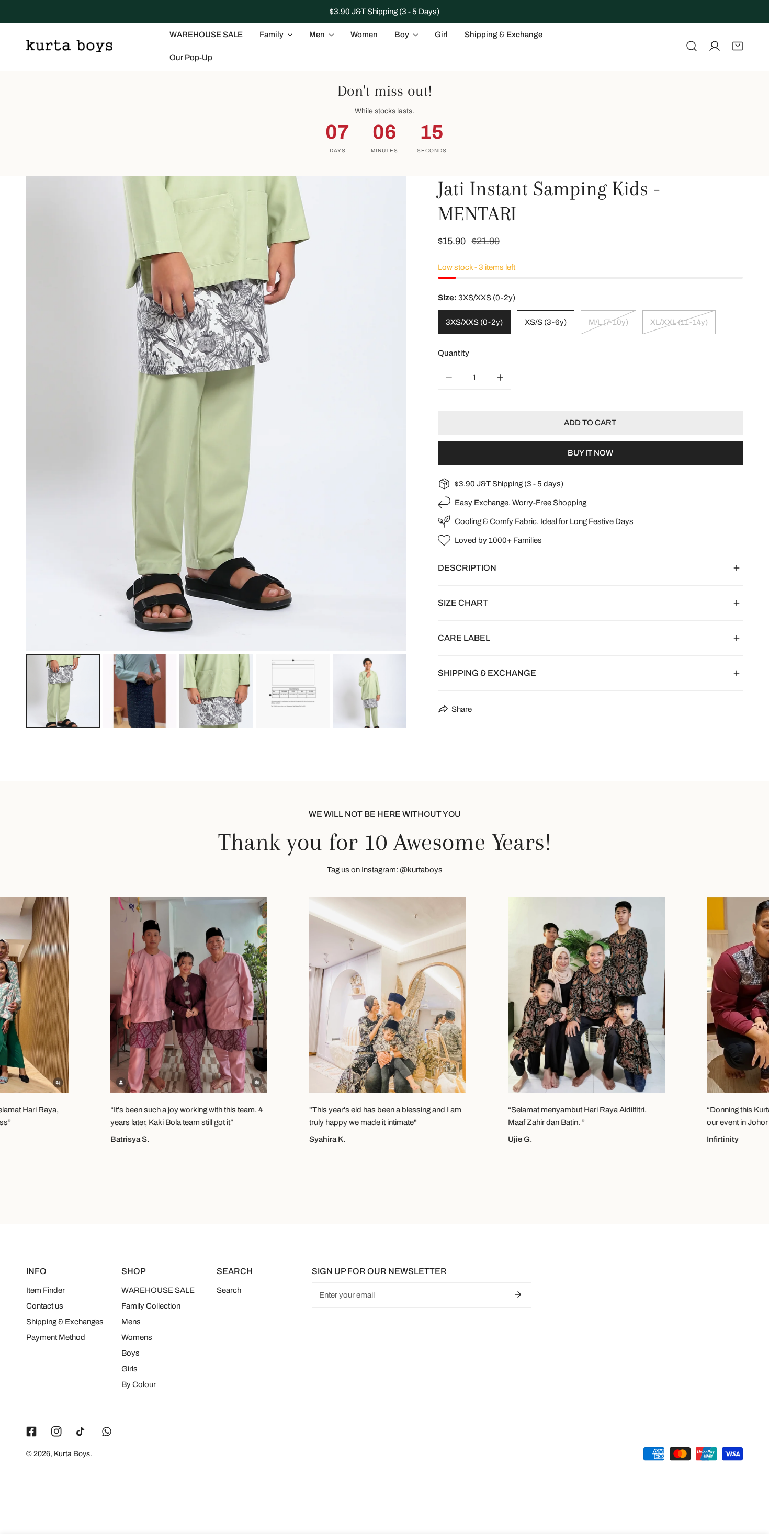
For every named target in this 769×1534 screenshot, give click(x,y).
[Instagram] (56, 1431)
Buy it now (590, 453)
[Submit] (517, 1294)
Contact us (44, 1306)
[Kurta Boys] (69, 46)
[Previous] (50, 414)
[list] (216, 413)
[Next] (381, 414)
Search (229, 1290)
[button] (737, 46)
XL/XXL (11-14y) (679, 322)
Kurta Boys (72, 1454)
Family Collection (150, 1306)
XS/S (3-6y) (546, 322)
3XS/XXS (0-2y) (474, 322)
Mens (131, 1321)
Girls (129, 1369)
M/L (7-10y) (608, 322)
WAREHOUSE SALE (158, 1290)
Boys (130, 1353)
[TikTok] (81, 1431)
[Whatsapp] (106, 1431)
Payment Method (55, 1337)
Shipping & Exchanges (65, 1321)
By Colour (138, 1384)
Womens (136, 1337)
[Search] (691, 46)
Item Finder (45, 1290)
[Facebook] (31, 1431)
